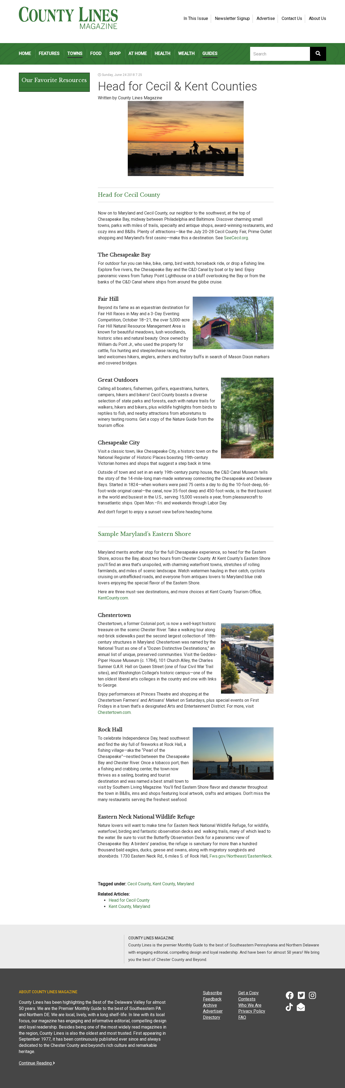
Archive (210, 1005)
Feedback (212, 999)
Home (25, 53)
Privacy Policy (251, 1011)
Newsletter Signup (232, 18)
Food (96, 53)
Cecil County (139, 883)
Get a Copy (248, 992)
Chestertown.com (114, 712)
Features (49, 53)
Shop (115, 53)
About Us (317, 18)
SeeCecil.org (236, 237)
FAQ (242, 1017)
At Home (138, 53)
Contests (247, 999)
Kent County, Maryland (129, 906)
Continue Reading (36, 1063)
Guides (210, 53)
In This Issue (196, 18)
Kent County (164, 883)
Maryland (185, 883)
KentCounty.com (113, 598)
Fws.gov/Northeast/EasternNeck (240, 856)
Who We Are (249, 1005)
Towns (74, 53)
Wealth (186, 53)
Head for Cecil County (129, 900)
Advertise (266, 18)
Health (162, 53)
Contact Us (292, 18)
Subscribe (212, 992)
